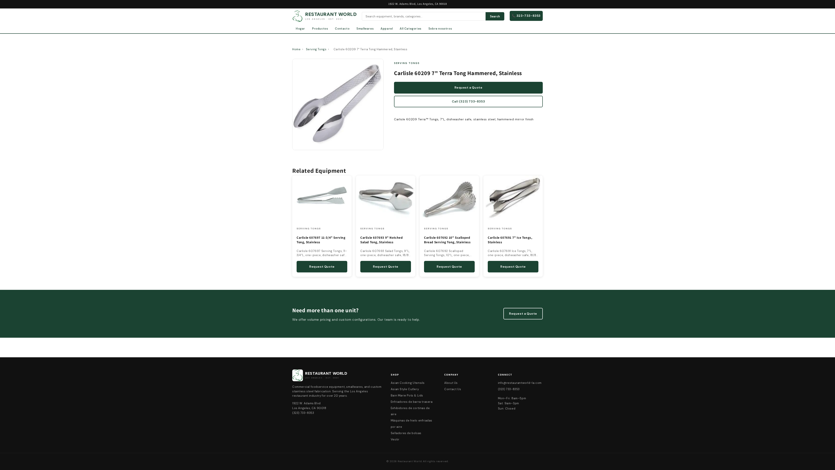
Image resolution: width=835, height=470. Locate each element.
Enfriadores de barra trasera (412, 402)
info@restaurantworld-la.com (520, 383)
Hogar (300, 28)
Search (495, 16)
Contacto (342, 28)
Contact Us (452, 389)
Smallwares (365, 28)
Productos (320, 28)
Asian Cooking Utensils (408, 383)
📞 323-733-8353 (526, 16)
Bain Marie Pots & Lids (407, 395)
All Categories (410, 28)
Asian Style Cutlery (405, 389)
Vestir (395, 439)
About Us (451, 383)
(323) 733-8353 (509, 389)
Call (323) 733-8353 (468, 101)
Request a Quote (468, 87)
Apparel (387, 28)
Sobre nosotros (440, 28)
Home (296, 49)
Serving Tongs (316, 49)
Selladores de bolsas (406, 433)
